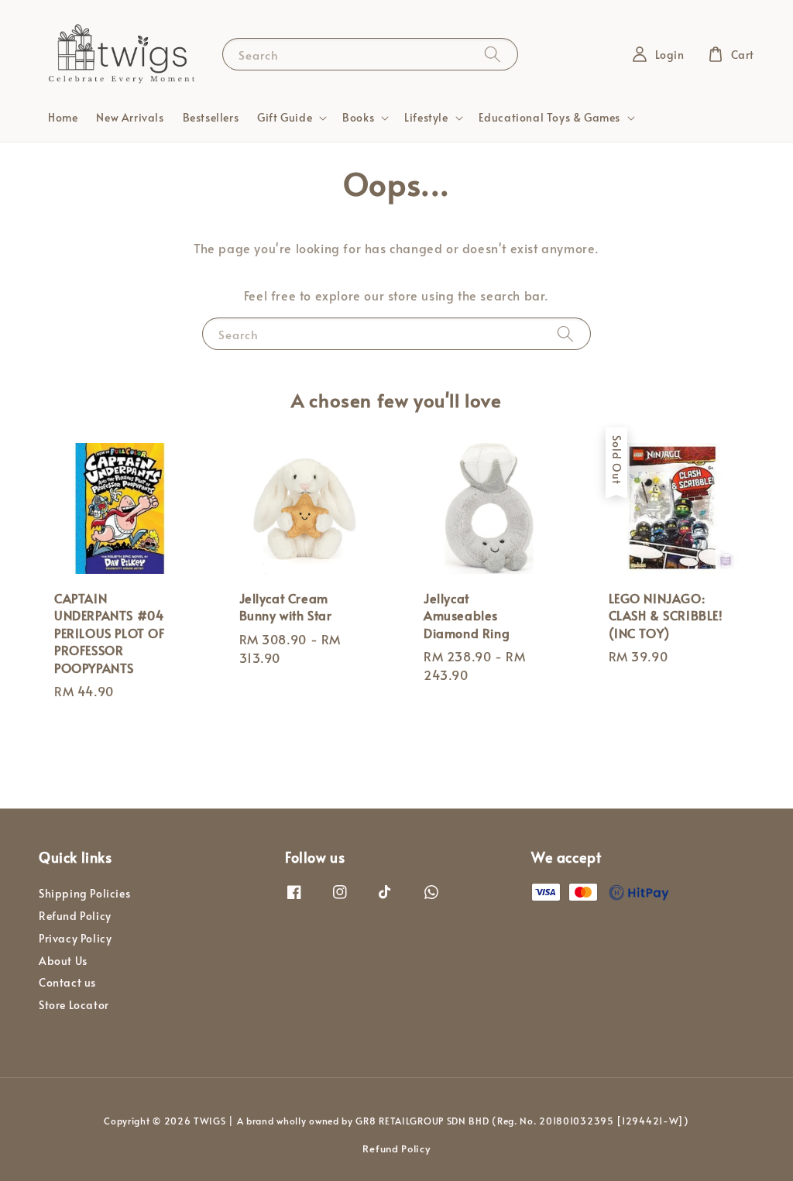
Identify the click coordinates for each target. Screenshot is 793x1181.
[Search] (492, 54)
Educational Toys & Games (549, 118)
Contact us (67, 982)
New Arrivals (129, 117)
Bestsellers (211, 117)
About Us (63, 960)
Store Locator (74, 1004)
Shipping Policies (84, 894)
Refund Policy (75, 915)
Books (358, 118)
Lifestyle (426, 118)
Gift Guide (284, 118)
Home (62, 117)
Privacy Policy (75, 938)
